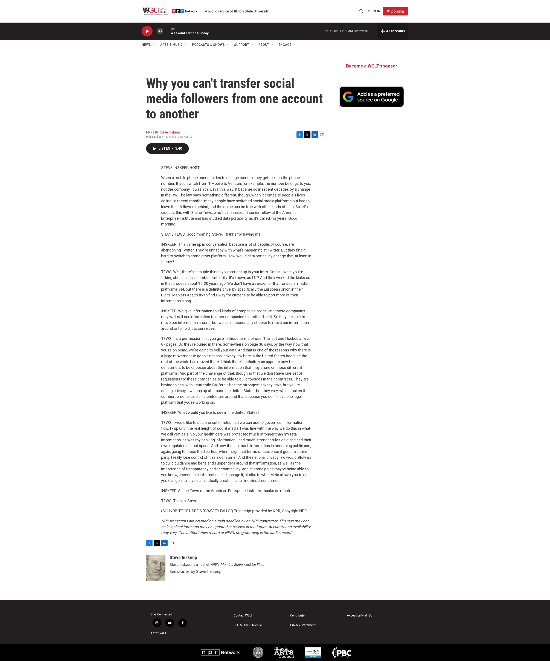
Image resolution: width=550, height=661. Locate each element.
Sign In (374, 11)
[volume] (160, 31)
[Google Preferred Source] (372, 97)
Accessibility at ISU (359, 615)
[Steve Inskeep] (155, 568)
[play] (147, 31)
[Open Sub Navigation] (154, 44)
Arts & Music (171, 44)
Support (241, 44)
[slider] (167, 31)
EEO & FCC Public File (248, 625)
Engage (285, 44)
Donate (397, 11)
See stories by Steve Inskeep (196, 571)
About (263, 44)
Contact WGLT (243, 615)
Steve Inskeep (170, 132)
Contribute (297, 615)
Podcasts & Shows (208, 44)
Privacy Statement (303, 625)
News (146, 44)
